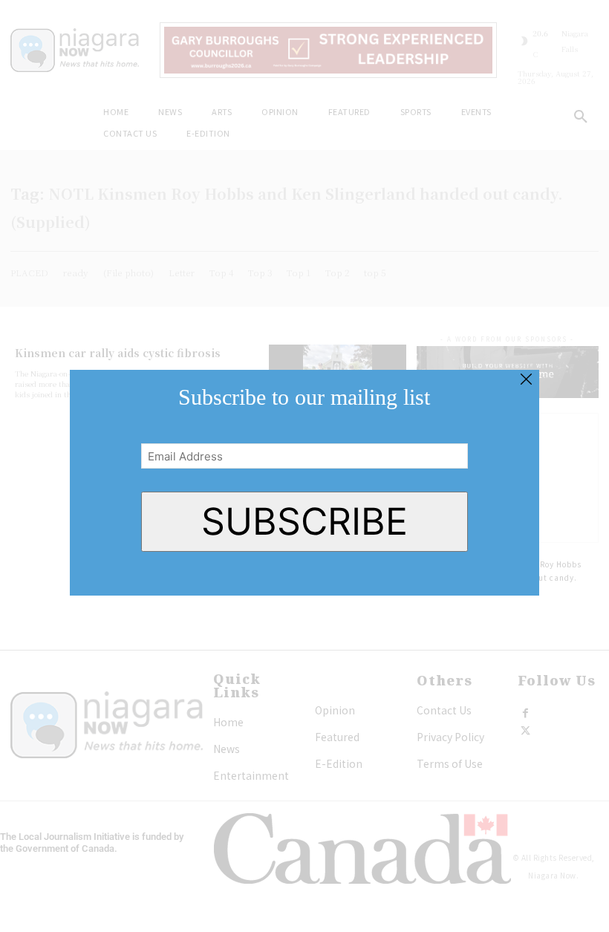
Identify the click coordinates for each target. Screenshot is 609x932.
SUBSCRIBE (304, 521)
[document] (304, 466)
